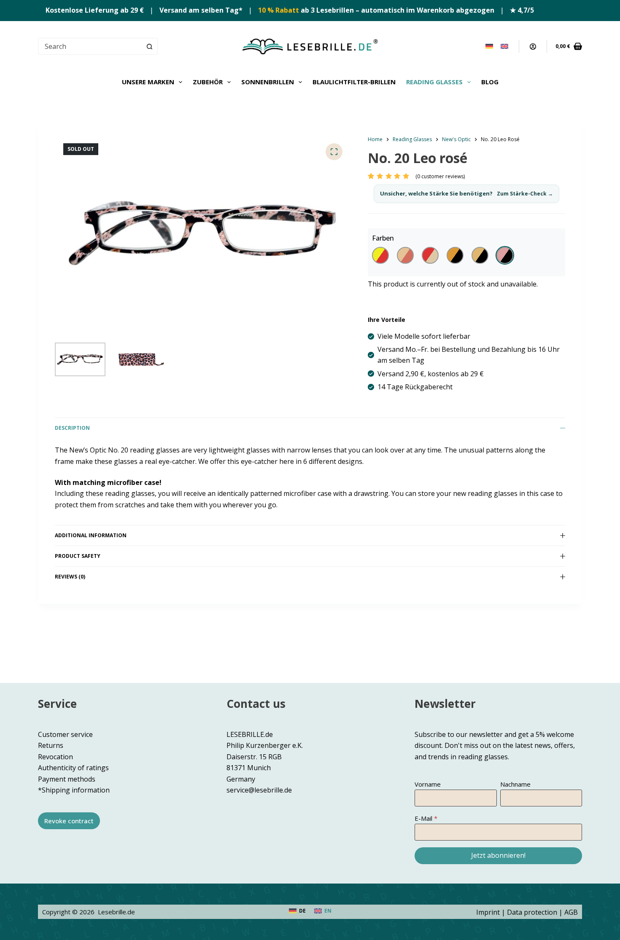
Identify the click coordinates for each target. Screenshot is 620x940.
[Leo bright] (480, 255)
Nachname (515, 784)
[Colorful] (380, 255)
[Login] (533, 46)
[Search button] (149, 46)
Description (72, 427)
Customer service (65, 734)
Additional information (91, 535)
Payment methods (66, 779)
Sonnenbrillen (267, 82)
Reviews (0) (70, 576)
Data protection (532, 912)
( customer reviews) (440, 176)
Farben (383, 238)
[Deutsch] (489, 46)
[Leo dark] (455, 255)
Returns (50, 745)
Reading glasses (434, 82)
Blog (490, 82)
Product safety (77, 556)
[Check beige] (405, 255)
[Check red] (430, 255)
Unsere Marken (148, 82)
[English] (504, 46)
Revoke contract (69, 821)
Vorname (428, 784)
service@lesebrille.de (259, 790)
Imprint (488, 912)
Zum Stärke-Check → (525, 193)
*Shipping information (74, 790)
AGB (571, 912)
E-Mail (423, 818)
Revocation (55, 756)
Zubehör (208, 82)
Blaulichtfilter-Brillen (354, 82)
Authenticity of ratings (73, 767)
